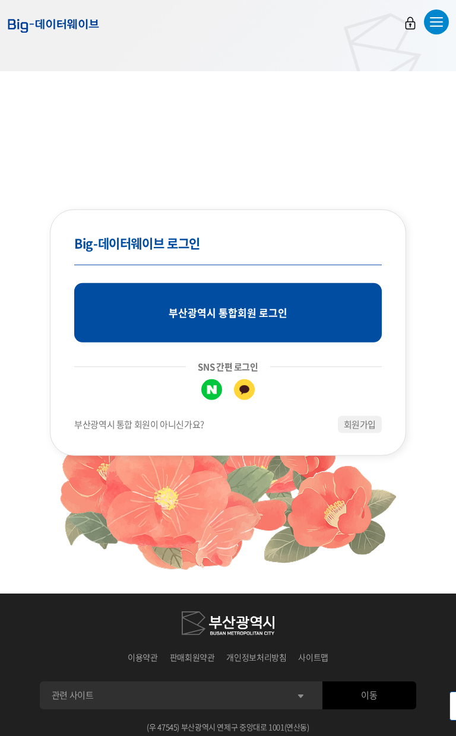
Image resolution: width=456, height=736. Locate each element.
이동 (369, 695)
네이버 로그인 (211, 389)
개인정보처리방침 (256, 657)
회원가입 (360, 424)
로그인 (410, 23)
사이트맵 (313, 657)
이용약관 (143, 657)
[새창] (228, 625)
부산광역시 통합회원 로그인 (228, 312)
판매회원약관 (192, 657)
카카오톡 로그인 (244, 389)
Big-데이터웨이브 (53, 25)
